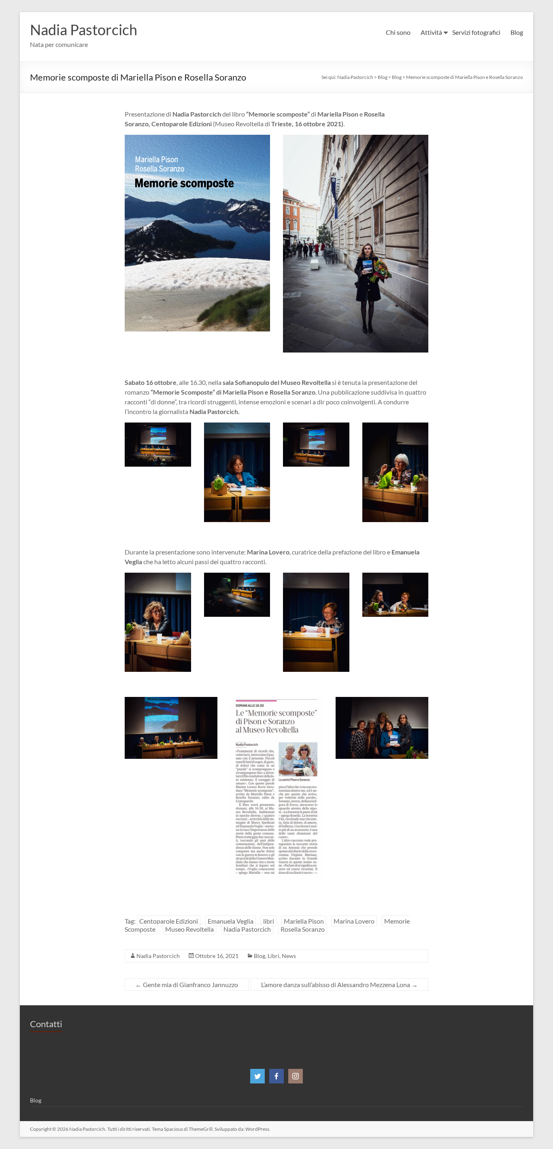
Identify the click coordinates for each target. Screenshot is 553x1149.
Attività (431, 32)
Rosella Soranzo (303, 929)
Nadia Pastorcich (83, 29)
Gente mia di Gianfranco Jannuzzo (186, 984)
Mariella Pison (304, 921)
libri (268, 921)
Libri (273, 955)
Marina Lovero (354, 921)
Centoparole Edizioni (168, 921)
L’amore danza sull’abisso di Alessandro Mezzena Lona (339, 984)
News (289, 955)
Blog (516, 32)
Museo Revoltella (189, 929)
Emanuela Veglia (230, 921)
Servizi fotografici (476, 32)
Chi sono (398, 32)
